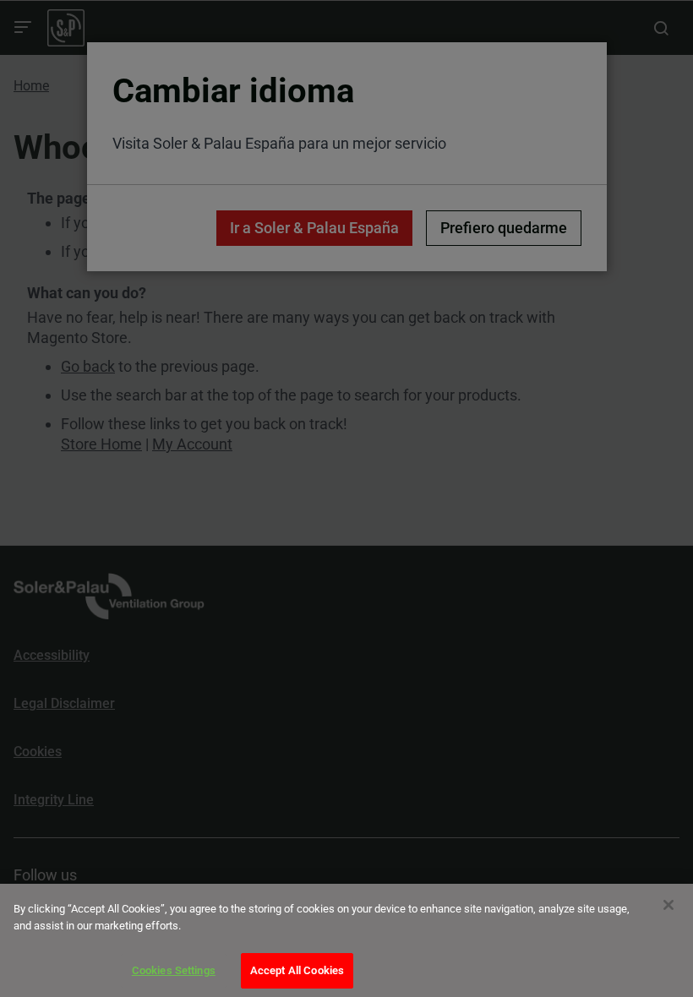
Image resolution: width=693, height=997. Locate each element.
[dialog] (346, 940)
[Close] (668, 904)
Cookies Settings (174, 970)
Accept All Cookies (297, 970)
